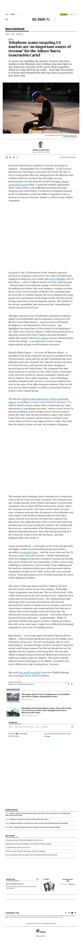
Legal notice (29, 923)
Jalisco (37, 727)
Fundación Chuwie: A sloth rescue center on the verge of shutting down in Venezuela (39, 823)
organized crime (29, 552)
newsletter (10, 879)
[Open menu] (6, 19)
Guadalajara (44, 727)
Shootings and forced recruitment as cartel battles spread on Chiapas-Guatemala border (46, 696)
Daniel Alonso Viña (41, 150)
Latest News (19, 34)
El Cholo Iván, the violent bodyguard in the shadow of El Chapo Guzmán (29, 844)
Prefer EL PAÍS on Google (68, 157)
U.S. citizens (42, 338)
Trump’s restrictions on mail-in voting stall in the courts (29, 819)
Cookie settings (44, 923)
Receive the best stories (15, 884)
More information (13, 736)
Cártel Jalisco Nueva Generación (24, 727)
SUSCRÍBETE (64, 14)
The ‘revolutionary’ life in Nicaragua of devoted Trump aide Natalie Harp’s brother (32, 855)
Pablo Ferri (25, 699)
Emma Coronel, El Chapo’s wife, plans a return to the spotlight (26, 851)
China (12, 34)
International (14, 29)
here (48, 736)
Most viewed (10, 835)
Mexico (8, 34)
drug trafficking (57, 279)
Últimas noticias (11, 809)
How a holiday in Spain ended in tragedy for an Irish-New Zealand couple (35, 827)
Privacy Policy (36, 923)
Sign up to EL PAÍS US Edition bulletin (22, 684)
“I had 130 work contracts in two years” (19, 847)
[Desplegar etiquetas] (72, 726)
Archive (46, 879)
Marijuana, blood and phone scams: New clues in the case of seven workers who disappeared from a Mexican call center (47, 710)
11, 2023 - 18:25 (43, 152)
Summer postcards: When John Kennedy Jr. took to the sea (25, 840)
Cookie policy (52, 923)
